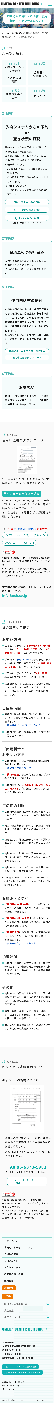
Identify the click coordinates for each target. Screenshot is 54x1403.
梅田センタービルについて (18, 1247)
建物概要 (9, 1280)
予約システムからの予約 (27, 202)
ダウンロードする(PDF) (24, 1181)
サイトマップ (8, 1389)
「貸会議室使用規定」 (25, 529)
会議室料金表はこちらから (19, 768)
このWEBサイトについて (13, 1381)
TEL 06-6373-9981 (28, 217)
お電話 (8, 265)
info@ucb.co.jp (14, 595)
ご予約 (7, 1296)
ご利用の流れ (11, 1254)
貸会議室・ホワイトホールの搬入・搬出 (22, 1372)
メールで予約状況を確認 (27, 209)
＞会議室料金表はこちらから (20, 943)
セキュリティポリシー (12, 1385)
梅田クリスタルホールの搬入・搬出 (20, 1366)
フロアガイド (11, 1260)
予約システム (12, 147)
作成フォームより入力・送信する (27, 350)
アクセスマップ (12, 1267)
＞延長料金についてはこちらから (22, 725)
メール (25, 156)
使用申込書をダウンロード (27, 357)
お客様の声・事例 (13, 1274)
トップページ (11, 1240)
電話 (17, 156)
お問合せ (9, 1287)
